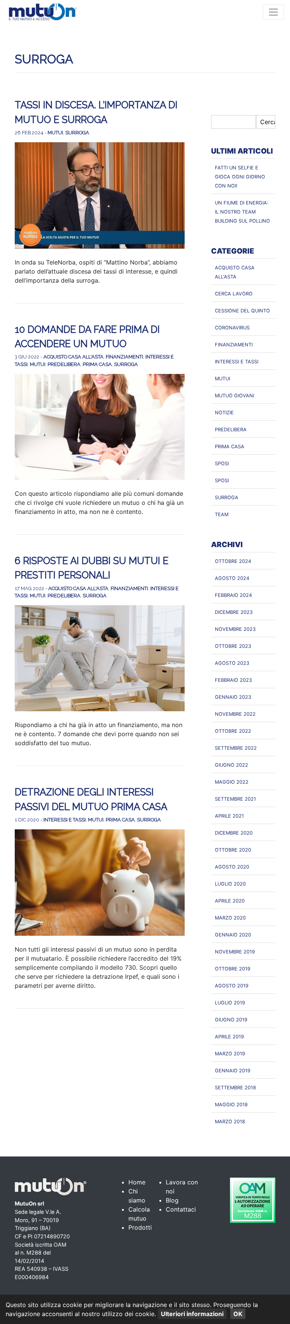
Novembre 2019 (235, 952)
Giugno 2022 (231, 765)
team (221, 514)
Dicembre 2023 (234, 612)
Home (136, 1182)
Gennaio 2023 (233, 697)
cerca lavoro (234, 294)
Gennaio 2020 (233, 935)
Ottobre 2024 (233, 561)
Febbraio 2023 (233, 680)
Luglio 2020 (230, 884)
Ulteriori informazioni (192, 1314)
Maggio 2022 (231, 782)
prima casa (97, 364)
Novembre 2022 (235, 714)
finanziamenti (124, 357)
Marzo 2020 (230, 918)
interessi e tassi (64, 820)
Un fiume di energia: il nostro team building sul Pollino (242, 212)
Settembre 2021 (235, 799)
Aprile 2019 (229, 1037)
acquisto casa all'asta (73, 357)
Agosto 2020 (232, 867)
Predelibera (64, 364)
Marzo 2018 (230, 1121)
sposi (222, 463)
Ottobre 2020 (233, 850)
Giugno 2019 (231, 1020)
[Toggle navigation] (273, 12)
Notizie (224, 412)
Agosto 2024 (232, 578)
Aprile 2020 (230, 901)
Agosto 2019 (231, 986)
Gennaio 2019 (232, 1070)
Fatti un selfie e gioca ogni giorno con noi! (240, 177)
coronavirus (232, 328)
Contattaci (181, 1209)
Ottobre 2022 (233, 731)
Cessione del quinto (242, 311)
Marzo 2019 (230, 1053)
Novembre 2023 (235, 629)
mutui (55, 132)
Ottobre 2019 (232, 969)
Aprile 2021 (229, 816)
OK (237, 1314)
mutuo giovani (234, 395)
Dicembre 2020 (234, 833)
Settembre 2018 (235, 1087)
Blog (172, 1200)
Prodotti (140, 1227)
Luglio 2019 (230, 1003)
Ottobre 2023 (233, 646)
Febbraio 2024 (233, 595)
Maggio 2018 (231, 1104)
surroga (77, 132)
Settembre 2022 (236, 748)
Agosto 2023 (232, 663)
